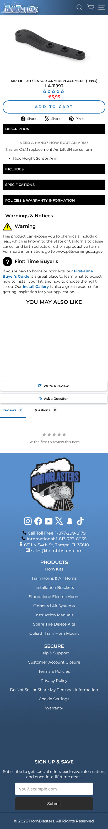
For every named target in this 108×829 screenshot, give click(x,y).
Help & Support (54, 652)
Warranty (54, 708)
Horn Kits (54, 569)
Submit (54, 803)
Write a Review (56, 386)
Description (17, 129)
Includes (14, 169)
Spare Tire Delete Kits (54, 624)
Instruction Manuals (54, 614)
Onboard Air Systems (54, 605)
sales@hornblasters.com (57, 550)
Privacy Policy (54, 680)
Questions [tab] (42, 410)
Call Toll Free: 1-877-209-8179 (57, 533)
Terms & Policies (54, 671)
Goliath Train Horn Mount (54, 633)
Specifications (20, 184)
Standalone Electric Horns (54, 596)
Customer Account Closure (54, 662)
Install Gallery (36, 286)
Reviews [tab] (9, 410)
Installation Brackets (54, 587)
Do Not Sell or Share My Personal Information (54, 689)
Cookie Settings (54, 698)
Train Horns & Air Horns (54, 578)
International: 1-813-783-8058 (57, 538)
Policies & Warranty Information (40, 200)
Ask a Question (56, 398)
